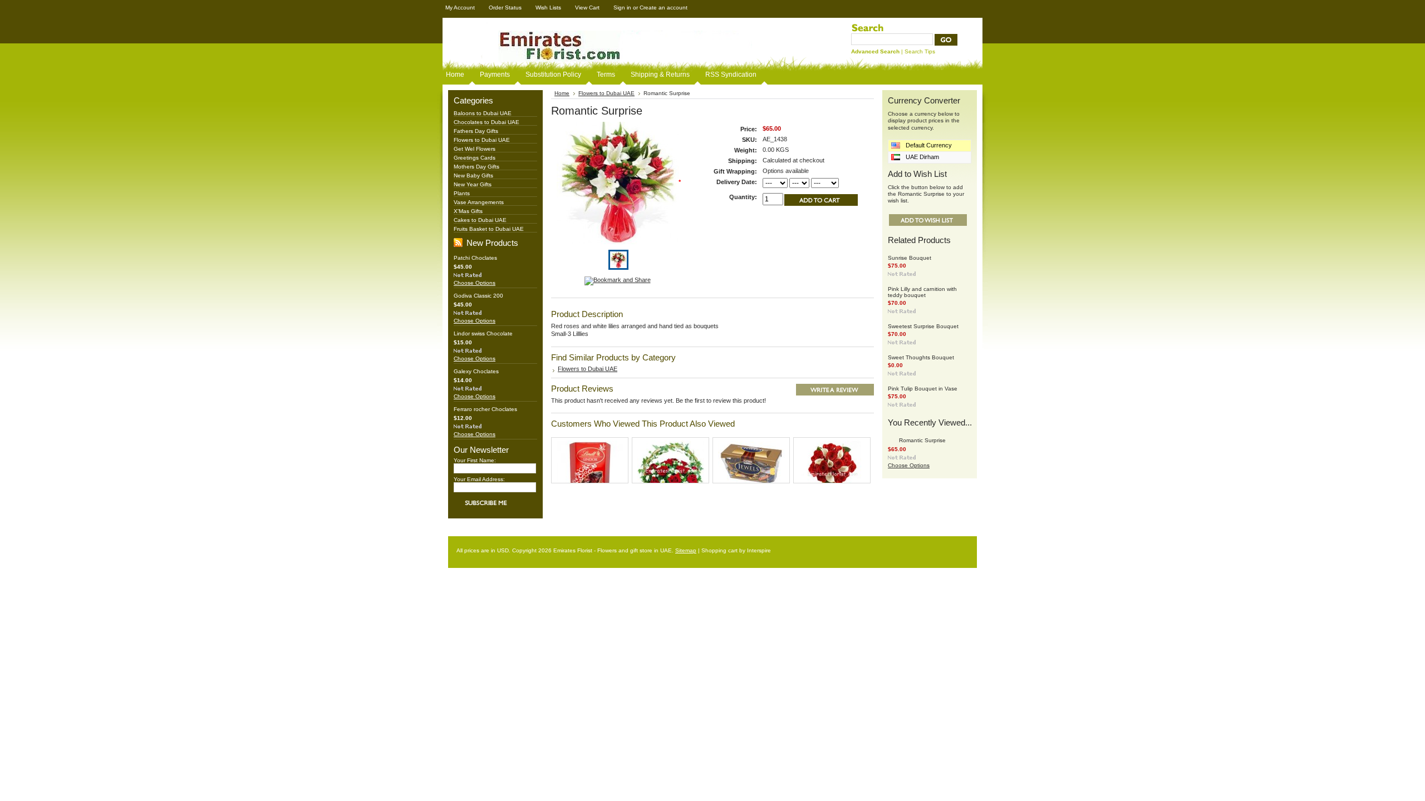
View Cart (587, 7)
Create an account (663, 7)
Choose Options (474, 283)
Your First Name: (475, 460)
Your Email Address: (479, 479)
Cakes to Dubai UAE (480, 220)
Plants (462, 193)
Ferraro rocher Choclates (485, 409)
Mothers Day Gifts (476, 167)
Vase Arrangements (479, 202)
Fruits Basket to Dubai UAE (489, 229)
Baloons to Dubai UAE (483, 113)
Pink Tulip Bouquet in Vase (922, 388)
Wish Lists (548, 7)
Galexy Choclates (476, 371)
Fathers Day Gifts (476, 131)
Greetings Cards (474, 158)
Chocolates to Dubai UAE (486, 122)
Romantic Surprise (922, 440)
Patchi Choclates (475, 258)
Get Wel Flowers (474, 149)
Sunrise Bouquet (909, 258)
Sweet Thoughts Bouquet (921, 357)
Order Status (505, 7)
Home (561, 93)
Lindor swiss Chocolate (483, 333)
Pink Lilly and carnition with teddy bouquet (922, 292)
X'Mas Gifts (468, 211)
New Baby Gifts (473, 175)
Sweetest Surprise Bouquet (923, 326)
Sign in (622, 7)
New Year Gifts (473, 184)
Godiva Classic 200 (478, 296)
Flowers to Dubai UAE (482, 140)
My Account (460, 7)
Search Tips (920, 51)
